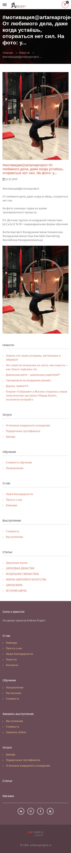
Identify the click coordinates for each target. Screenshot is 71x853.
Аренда (10, 436)
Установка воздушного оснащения (28, 425)
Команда (11, 505)
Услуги (7, 747)
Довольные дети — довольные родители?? (33, 374)
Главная (7, 52)
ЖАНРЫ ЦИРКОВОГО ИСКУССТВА (26, 579)
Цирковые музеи (16, 562)
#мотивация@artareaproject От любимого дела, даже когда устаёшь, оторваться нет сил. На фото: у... (33, 169)
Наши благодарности (19, 494)
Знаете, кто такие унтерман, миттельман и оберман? (33, 357)
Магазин (8, 796)
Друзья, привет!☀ (17, 386)
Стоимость (12, 531)
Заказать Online (16, 732)
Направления (14, 468)
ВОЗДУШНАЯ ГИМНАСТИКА (22, 574)
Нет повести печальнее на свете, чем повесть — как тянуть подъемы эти (37, 367)
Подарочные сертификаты (23, 431)
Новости (24, 52)
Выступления (14, 536)
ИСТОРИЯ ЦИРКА (16, 590)
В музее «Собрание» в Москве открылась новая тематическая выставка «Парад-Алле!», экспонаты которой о (36, 395)
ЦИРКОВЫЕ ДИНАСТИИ (20, 568)
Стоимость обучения (19, 462)
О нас (6, 635)
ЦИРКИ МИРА (14, 585)
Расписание (13, 693)
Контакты (12, 665)
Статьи (7, 781)
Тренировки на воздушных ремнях (28, 380)
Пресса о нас (14, 499)
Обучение (9, 680)
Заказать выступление (18, 714)
